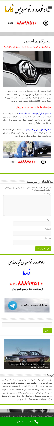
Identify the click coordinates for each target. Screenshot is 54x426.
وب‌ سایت (47, 238)
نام (49, 220)
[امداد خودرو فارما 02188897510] (27, 8)
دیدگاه (47, 193)
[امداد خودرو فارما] (27, 23)
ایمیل (48, 229)
